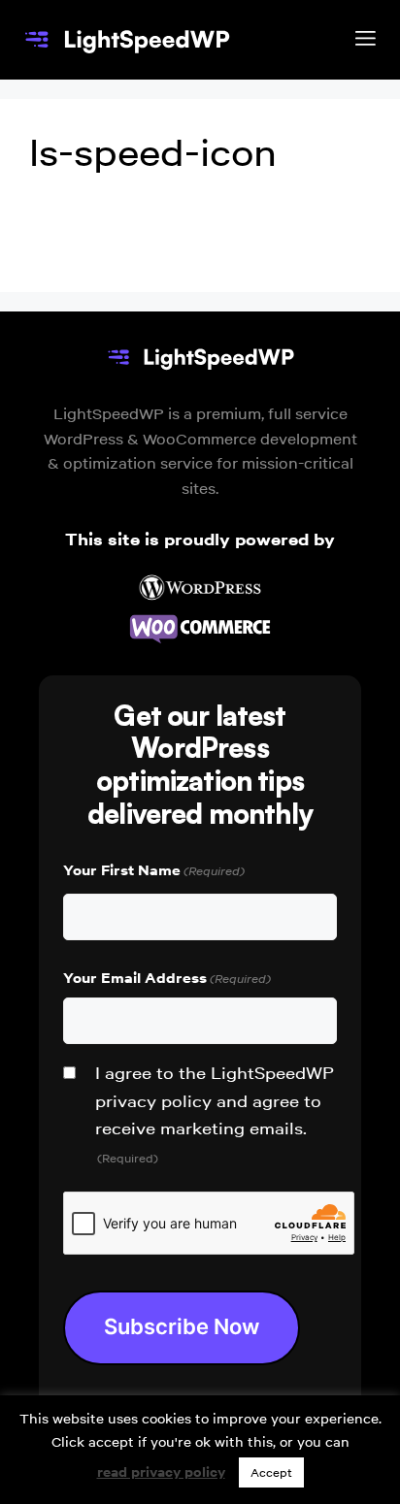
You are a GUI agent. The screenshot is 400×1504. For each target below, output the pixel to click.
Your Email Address (167, 977)
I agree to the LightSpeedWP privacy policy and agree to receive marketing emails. (214, 1113)
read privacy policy (161, 1472)
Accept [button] (271, 1472)
